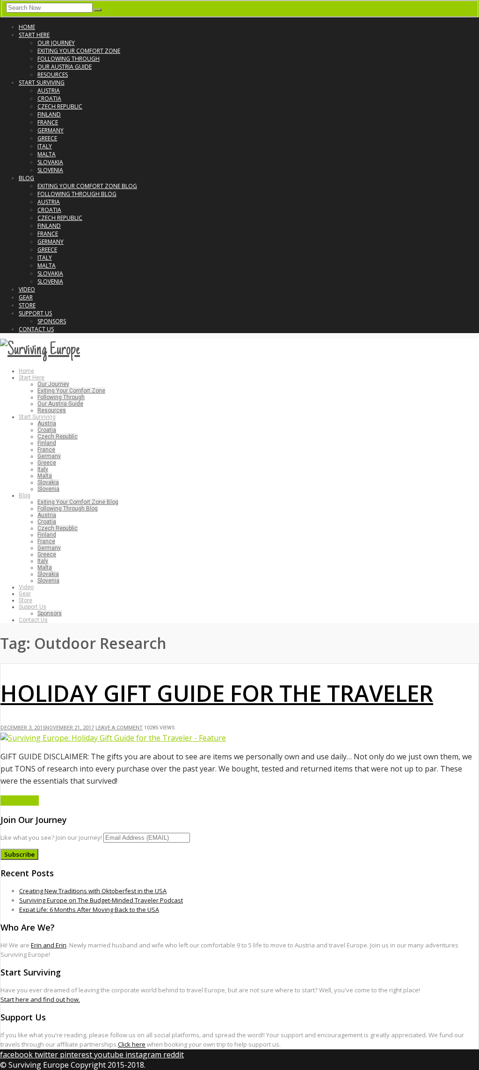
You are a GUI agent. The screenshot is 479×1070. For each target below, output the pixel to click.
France (47, 122)
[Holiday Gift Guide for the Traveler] (113, 738)
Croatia (49, 98)
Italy (44, 146)
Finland (49, 114)
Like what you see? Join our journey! (51, 837)
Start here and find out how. (40, 999)
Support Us (35, 313)
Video (27, 289)
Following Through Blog (76, 194)
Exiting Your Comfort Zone (78, 51)
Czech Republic (59, 106)
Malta (46, 154)
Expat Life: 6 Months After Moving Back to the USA (89, 909)
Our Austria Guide (64, 67)
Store (27, 305)
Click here (131, 1044)
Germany (50, 130)
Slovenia (50, 170)
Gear (26, 297)
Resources (52, 75)
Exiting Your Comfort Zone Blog (87, 186)
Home (27, 27)
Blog (26, 178)
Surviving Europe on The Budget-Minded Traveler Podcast (101, 900)
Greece (47, 138)
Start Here (34, 35)
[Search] (98, 9)
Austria (48, 91)
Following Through (68, 59)
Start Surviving (42, 83)
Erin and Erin (48, 945)
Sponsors (51, 321)
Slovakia (50, 162)
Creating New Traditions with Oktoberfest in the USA (93, 891)
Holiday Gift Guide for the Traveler (216, 693)
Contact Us (36, 329)
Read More (19, 800)
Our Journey (56, 43)
